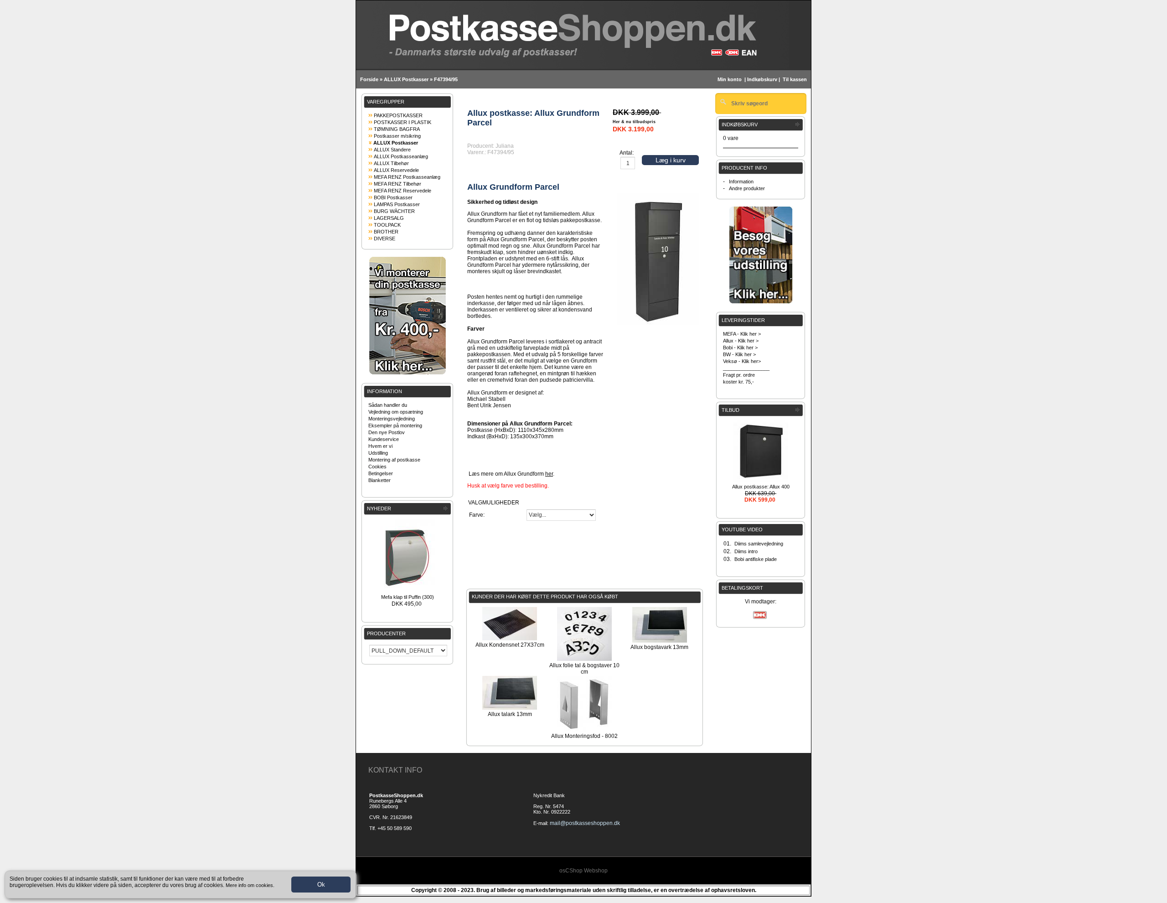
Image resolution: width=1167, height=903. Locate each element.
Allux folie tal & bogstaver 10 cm (584, 668)
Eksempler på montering (395, 425)
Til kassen (795, 79)
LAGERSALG (389, 218)
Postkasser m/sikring (397, 136)
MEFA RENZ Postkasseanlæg (407, 177)
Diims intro (746, 551)
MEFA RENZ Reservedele (402, 190)
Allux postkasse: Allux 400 (761, 486)
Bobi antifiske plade (755, 559)
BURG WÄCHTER (394, 211)
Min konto (730, 79)
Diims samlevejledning (758, 543)
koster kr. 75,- (738, 381)
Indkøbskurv (762, 79)
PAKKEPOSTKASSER (398, 115)
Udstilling (378, 453)
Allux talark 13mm (510, 714)
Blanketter (379, 480)
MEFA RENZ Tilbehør (397, 184)
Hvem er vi (380, 446)
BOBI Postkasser (393, 197)
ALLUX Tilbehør (391, 163)
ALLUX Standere (392, 149)
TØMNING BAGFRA (397, 129)
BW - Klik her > (739, 354)
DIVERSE (384, 238)
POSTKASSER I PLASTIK (402, 122)
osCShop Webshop (583, 870)
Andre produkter (747, 188)
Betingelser (380, 473)
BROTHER (386, 231)
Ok (321, 884)
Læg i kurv (671, 160)
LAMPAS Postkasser (397, 204)
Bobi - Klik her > (740, 347)
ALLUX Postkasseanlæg (401, 156)
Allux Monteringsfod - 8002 (584, 736)
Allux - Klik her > (741, 340)
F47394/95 (446, 79)
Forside (369, 79)
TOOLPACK (387, 225)
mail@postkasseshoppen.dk (585, 823)
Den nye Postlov (386, 432)
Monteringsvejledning (391, 418)
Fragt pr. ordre (739, 375)
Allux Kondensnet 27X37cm (509, 645)
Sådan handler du (387, 405)
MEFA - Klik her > (742, 334)
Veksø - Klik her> (742, 361)
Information (741, 181)
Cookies (377, 466)
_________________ (746, 368)
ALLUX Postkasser (406, 79)
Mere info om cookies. (250, 885)
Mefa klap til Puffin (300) (407, 597)
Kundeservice (383, 439)
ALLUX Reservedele (396, 170)
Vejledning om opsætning (395, 412)
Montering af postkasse (394, 459)
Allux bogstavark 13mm (659, 647)
